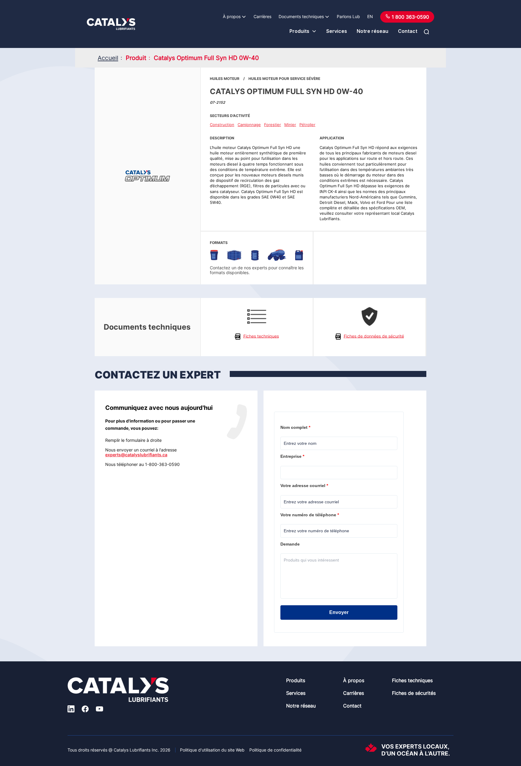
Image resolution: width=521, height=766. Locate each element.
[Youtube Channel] (99, 710)
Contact (407, 31)
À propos (232, 16)
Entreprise (292, 456)
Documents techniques (301, 16)
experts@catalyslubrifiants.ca (136, 454)
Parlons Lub (348, 16)
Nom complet (295, 427)
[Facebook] (85, 710)
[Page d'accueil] (111, 24)
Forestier (272, 124)
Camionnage (249, 124)
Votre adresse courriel (304, 485)
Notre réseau (372, 31)
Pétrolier (307, 124)
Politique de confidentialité (275, 749)
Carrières (262, 16)
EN (370, 16)
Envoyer (339, 612)
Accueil (108, 58)
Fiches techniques (412, 680)
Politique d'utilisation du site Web (212, 749)
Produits (299, 31)
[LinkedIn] (71, 710)
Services (336, 31)
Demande (290, 544)
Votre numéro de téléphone (310, 514)
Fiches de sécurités (414, 693)
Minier (290, 124)
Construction (222, 124)
